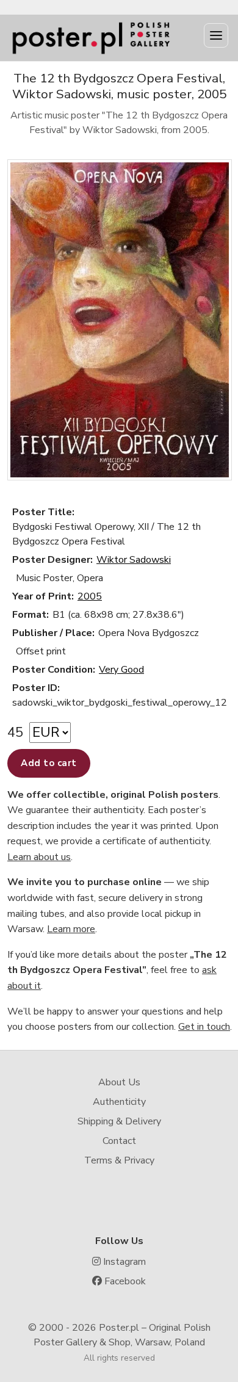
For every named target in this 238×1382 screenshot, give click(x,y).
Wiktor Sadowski (133, 559)
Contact (119, 1141)
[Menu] (216, 35)
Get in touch (204, 1026)
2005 (90, 596)
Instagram (123, 1261)
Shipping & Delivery (119, 1121)
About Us (119, 1082)
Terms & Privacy (119, 1160)
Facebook (124, 1281)
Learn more (71, 929)
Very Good (121, 669)
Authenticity (119, 1102)
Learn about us (39, 857)
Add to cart (49, 763)
